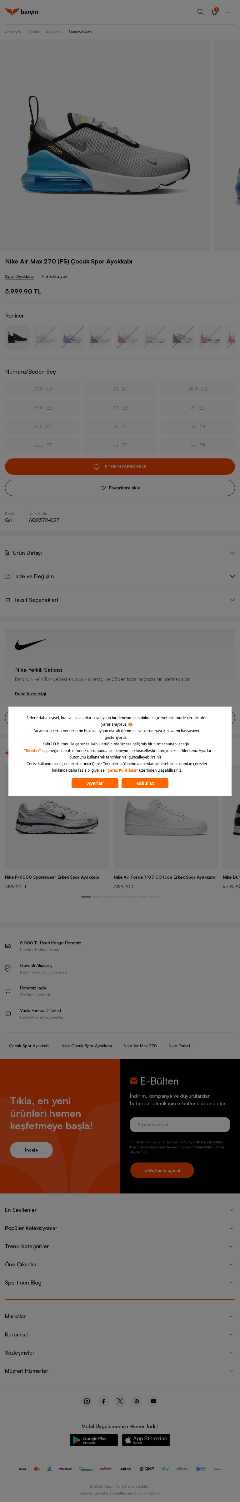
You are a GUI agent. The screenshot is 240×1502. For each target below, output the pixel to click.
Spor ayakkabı (80, 31)
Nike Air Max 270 (140, 1045)
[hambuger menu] (228, 12)
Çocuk (33, 31)
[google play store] (94, 1441)
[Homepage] (21, 12)
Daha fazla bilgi (30, 693)
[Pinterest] (136, 1401)
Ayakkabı (54, 31)
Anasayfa (13, 31)
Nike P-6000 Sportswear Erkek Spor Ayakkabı (52, 877)
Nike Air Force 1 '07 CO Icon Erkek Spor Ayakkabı (164, 877)
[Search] (200, 12)
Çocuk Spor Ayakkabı (29, 1045)
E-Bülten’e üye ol (162, 1170)
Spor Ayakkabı (19, 276)
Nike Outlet (179, 1045)
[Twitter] (120, 1401)
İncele (31, 1149)
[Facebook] (103, 1401)
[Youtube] (153, 1401)
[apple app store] (146, 1441)
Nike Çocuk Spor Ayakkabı (87, 1045)
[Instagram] (86, 1401)
